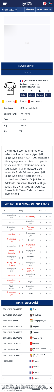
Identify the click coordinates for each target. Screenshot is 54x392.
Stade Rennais (11, 251)
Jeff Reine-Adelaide (35, 80)
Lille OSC (30, 240)
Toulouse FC (30, 257)
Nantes (11, 222)
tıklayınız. (18, 390)
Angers (30, 281)
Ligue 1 (26, 72)
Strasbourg (30, 216)
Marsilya (11, 234)
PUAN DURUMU (44, 9)
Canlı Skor (27, 4)
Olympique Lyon (26, 66)
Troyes (30, 293)
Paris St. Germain (30, 269)
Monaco (11, 275)
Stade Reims (11, 287)
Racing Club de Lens (11, 263)
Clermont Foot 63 (30, 228)
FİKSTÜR (30, 9)
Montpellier (11, 246)
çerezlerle (36, 388)
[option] (10, 88)
